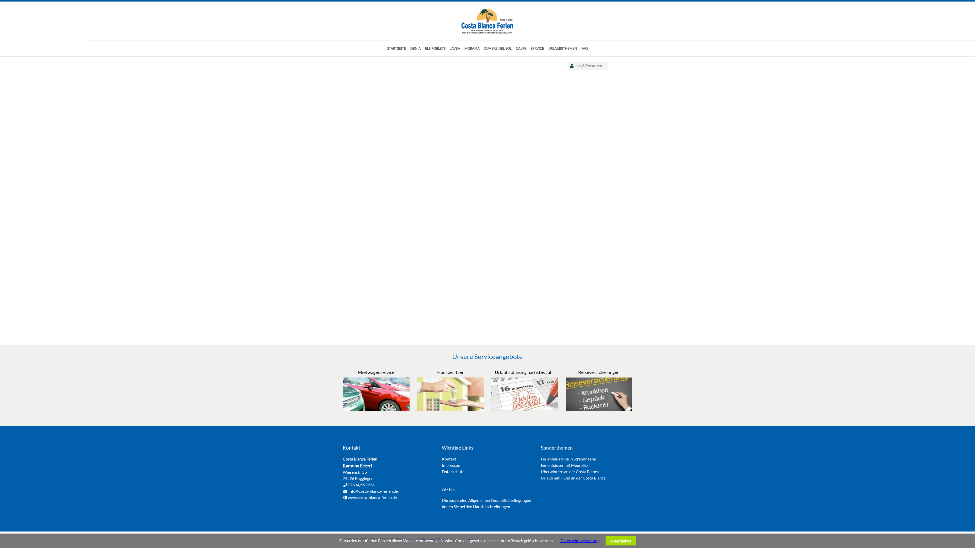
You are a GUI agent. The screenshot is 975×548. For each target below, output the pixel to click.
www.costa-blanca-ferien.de (372, 497)
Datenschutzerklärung (579, 540)
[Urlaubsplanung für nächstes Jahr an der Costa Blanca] (524, 409)
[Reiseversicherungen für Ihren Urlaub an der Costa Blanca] (599, 409)
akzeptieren (620, 540)
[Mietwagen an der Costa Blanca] (376, 409)
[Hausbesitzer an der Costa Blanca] (450, 409)
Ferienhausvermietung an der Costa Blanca (487, 21)
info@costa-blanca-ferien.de (373, 491)
